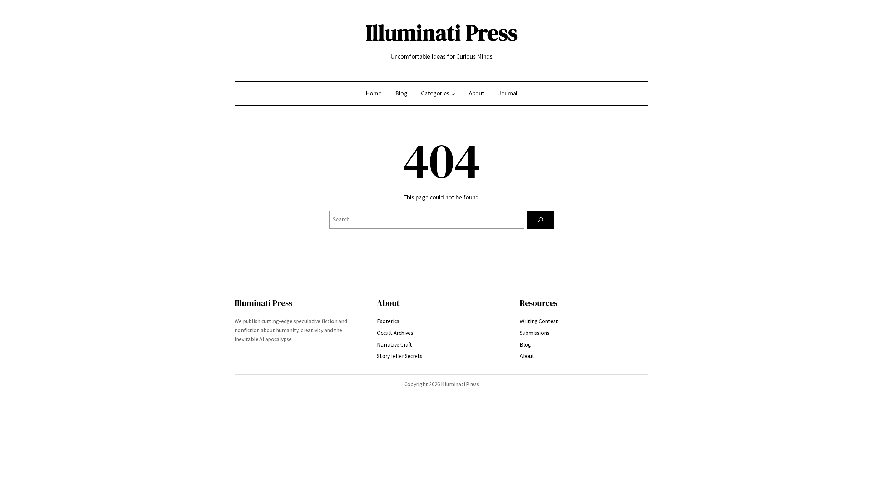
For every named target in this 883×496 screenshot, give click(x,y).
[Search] (540, 220)
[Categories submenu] (453, 93)
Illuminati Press (442, 33)
